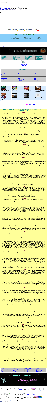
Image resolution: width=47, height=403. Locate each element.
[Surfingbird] (12, 2)
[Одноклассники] (9, 2)
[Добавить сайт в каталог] (34, 400)
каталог (45, 394)
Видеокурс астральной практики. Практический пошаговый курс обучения (5, 99)
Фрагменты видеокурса (15, 91)
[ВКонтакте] (7, 2)
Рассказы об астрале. (15, 90)
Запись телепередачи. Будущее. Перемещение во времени (28, 98)
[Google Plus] (11, 2)
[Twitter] (8, 2)
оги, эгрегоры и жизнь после (28, 90)
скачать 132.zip (32, 104)
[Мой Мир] (10, 2)
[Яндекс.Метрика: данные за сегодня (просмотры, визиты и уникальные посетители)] (2, 46)
